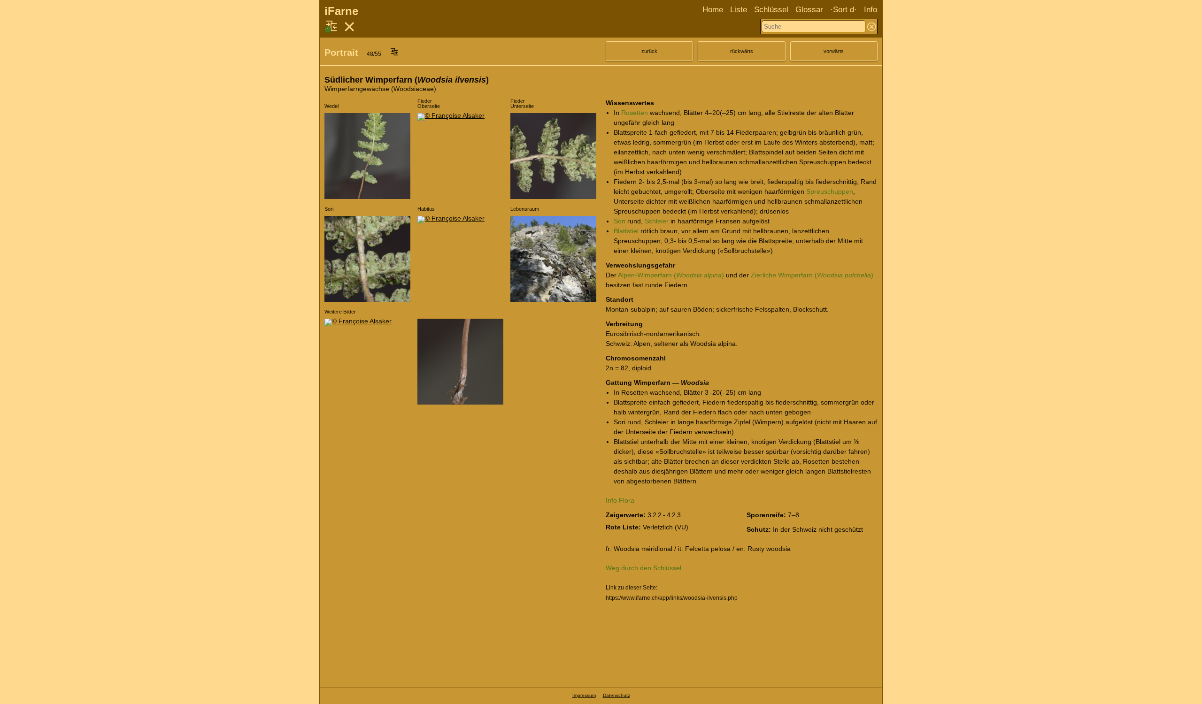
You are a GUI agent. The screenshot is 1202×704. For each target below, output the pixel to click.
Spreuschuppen (829, 191)
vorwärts (834, 51)
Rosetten (634, 112)
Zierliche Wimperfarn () (812, 275)
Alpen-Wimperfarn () (671, 275)
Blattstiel (626, 231)
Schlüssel (771, 9)
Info (870, 9)
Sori (619, 221)
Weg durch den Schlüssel (643, 568)
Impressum (584, 695)
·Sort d (842, 9)
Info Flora (620, 500)
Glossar (809, 9)
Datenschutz (616, 695)
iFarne (341, 11)
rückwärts (741, 51)
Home (712, 9)
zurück (649, 51)
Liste (738, 9)
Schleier (657, 221)
